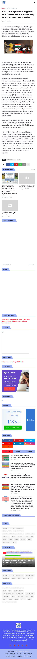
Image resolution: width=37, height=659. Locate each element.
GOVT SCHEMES (29, 534)
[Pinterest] (16, 164)
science (23, 539)
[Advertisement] (18, 292)
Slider (18, 159)
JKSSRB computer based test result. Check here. (27, 186)
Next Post (31, 265)
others (10, 539)
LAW (32, 536)
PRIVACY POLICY (10, 656)
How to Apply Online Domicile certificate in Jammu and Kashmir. (22, 456)
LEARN (4, 539)
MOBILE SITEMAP (27, 654)
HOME (6, 654)
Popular (7, 451)
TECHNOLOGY (6, 542)
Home (3, 8)
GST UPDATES (6, 536)
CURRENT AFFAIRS (7, 531)
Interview (20, 536)
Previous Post (7, 265)
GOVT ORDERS (19, 534)
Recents (18, 451)
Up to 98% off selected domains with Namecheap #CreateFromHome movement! (16, 321)
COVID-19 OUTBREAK (18, 528)
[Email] (24, 164)
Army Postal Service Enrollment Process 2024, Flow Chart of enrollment (18, 561)
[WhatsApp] (20, 164)
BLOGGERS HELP (7, 528)
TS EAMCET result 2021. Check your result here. (9, 213)
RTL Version (28, 656)
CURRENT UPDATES (11, 8)
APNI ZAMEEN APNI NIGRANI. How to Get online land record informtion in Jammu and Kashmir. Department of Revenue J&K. (9, 190)
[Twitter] (12, 164)
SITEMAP (12, 654)
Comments (29, 451)
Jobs (27, 536)
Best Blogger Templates (22, 651)
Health (13, 536)
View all (33, 169)
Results (16, 539)
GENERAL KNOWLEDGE (8, 534)
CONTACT (20, 656)
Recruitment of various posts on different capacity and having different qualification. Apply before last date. (22, 476)
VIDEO (13, 542)
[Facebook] (8, 164)
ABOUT (19, 654)
